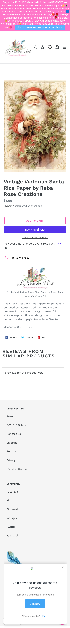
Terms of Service (17, 468)
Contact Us (14, 433)
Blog (9, 500)
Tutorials (12, 491)
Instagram (13, 518)
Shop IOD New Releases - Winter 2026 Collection (40, 27)
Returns (12, 451)
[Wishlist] (50, 47)
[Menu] (64, 47)
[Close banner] (67, 15)
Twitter (11, 526)
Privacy (11, 460)
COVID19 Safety (16, 425)
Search (11, 416)
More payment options (35, 237)
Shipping (9, 205)
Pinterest (12, 509)
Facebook (13, 535)
